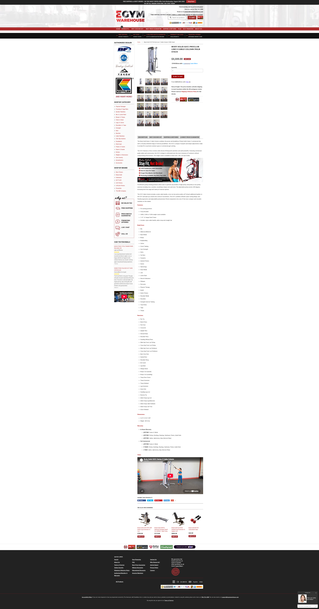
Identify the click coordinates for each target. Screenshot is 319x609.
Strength (118, 128)
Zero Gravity (119, 157)
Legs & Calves (120, 122)
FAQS (179, 29)
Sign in (188, 15)
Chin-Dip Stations (121, 138)
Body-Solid (119, 175)
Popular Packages (121, 106)
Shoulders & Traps (121, 125)
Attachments (119, 160)
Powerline (118, 188)
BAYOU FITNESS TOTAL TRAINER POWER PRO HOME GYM (123, 247)
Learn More (179, 566)
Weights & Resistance (122, 155)
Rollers (118, 152)
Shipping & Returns (169, 29)
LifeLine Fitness (120, 185)
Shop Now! (191, 1)
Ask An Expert (154, 565)
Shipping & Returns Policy (189, 91)
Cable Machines (120, 136)
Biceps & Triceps (120, 117)
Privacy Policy (154, 567)
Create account (198, 15)
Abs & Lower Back (121, 114)
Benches (118, 133)
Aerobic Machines (120, 112)
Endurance (119, 177)
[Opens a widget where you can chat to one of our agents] (307, 599)
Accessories (119, 163)
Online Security (118, 567)
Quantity (174, 67)
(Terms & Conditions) (178, 15)
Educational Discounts (139, 570)
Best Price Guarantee (153, 29)
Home (118, 29)
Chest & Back (120, 120)
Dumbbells (119, 141)
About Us (198, 29)
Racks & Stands (120, 149)
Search (116, 559)
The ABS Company (121, 191)
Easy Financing (188, 29)
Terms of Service (119, 565)
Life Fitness (119, 183)
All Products (119, 581)
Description (142, 137)
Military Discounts (137, 567)
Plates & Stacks (120, 146)
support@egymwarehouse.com (193, 11)
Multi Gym (119, 144)
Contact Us (153, 559)
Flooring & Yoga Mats (122, 109)
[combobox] (178, 17)
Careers (152, 570)
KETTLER (118, 180)
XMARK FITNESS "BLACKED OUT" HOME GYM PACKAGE (123, 269)
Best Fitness (119, 172)
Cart (193, 17)
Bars (117, 130)
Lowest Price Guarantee (189, 137)
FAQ (133, 562)
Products (125, 29)
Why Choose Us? (137, 29)
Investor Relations (137, 573)
